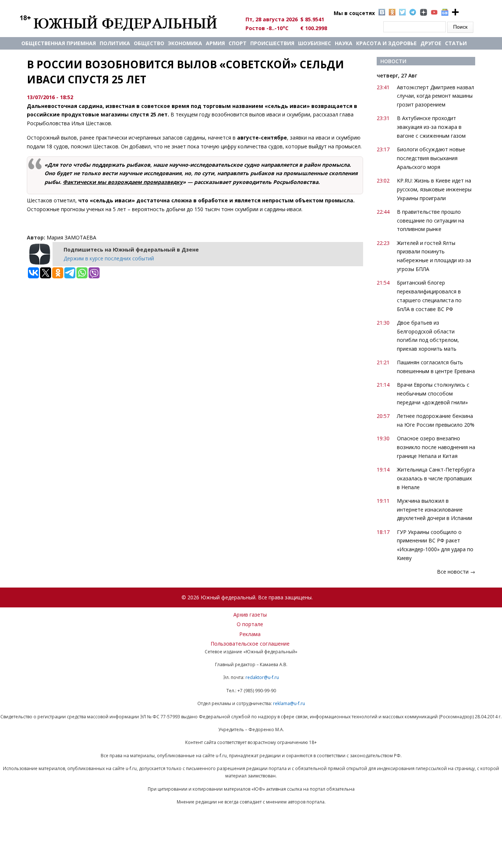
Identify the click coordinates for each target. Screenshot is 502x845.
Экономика (185, 43)
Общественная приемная (58, 43)
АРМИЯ (215, 43)
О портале (250, 624)
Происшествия (272, 43)
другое (430, 43)
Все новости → (456, 571)
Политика (115, 43)
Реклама (250, 634)
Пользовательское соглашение (250, 643)
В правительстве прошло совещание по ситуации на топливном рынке (430, 220)
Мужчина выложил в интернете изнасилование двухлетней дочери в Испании (434, 509)
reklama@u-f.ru (289, 703)
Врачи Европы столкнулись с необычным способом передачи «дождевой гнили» (433, 393)
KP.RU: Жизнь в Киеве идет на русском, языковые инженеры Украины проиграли (434, 189)
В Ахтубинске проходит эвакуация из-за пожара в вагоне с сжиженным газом (431, 127)
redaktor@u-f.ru (262, 677)
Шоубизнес (314, 43)
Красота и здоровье (386, 43)
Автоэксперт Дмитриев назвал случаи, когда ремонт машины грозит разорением (435, 96)
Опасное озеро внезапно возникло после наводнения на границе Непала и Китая (436, 447)
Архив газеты (250, 614)
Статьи (456, 43)
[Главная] (126, 23)
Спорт (238, 43)
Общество (149, 43)
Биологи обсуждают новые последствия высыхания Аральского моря (431, 158)
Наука (343, 43)
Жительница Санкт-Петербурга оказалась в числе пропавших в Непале (436, 478)
